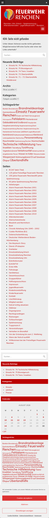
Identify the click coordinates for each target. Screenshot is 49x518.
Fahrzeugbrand (34, 116)
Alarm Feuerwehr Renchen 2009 (22, 211)
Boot (11, 225)
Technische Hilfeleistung (19, 144)
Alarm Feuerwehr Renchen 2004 (22, 196)
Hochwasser (17, 132)
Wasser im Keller (25, 154)
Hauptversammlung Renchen (13, 129)
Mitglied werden (16, 302)
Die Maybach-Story (17, 243)
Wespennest (9, 157)
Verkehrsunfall (25, 150)
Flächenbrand (31, 119)
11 (12, 420)
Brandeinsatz (13, 109)
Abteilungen (14, 184)
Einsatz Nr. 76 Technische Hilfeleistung (25, 65)
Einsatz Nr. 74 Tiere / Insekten (21, 71)
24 (5, 426)
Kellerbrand (29, 135)
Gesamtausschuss (16, 275)
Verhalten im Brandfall (18, 331)
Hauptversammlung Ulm (31, 129)
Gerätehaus (14, 272)
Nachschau (20, 138)
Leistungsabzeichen (9, 138)
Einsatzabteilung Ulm (18, 258)
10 (5, 420)
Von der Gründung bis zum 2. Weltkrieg (25, 334)
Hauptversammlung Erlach (27, 126)
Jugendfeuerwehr (35, 132)
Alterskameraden (16, 217)
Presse (9, 392)
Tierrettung (16, 148)
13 (24, 420)
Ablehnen (24, 504)
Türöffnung (27, 147)
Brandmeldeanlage (31, 108)
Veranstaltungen (16, 328)
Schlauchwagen (15, 319)
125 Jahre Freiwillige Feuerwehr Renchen (26, 173)
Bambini (5, 109)
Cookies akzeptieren (24, 498)
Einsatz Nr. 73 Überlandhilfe (21, 74)
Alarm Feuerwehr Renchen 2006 (22, 202)
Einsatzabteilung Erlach (19, 252)
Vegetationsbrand (10, 151)
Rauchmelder (9, 141)
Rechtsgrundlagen (16, 314)
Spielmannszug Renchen (23, 141)
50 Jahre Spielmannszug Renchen (23, 181)
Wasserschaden (39, 154)
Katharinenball (19, 135)
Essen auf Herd (22, 116)
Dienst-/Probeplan (16, 246)
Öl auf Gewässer (38, 157)
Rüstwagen (14, 317)
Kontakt (12, 296)
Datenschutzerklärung (26, 515)
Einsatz (9, 387)
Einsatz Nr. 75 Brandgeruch (20, 68)
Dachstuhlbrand (9, 112)
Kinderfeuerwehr (16, 293)
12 (18, 420)
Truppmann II (14, 325)
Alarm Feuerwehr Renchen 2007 (22, 205)
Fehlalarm (18, 119)
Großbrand (22, 122)
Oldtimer (12, 308)
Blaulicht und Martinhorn (19, 223)
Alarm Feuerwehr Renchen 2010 (22, 214)
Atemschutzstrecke (17, 220)
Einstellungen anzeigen (24, 511)
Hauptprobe (32, 122)
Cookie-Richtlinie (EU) (18, 231)
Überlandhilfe (19, 160)
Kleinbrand (38, 135)
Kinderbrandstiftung (17, 290)
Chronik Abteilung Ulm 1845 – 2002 (24, 228)
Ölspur (6, 160)
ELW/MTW (13, 264)
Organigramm (15, 311)
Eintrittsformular (16, 261)
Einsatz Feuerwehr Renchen (24, 113)
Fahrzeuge (13, 270)
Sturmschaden (37, 141)
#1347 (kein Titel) (16, 170)
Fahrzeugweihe (7, 119)
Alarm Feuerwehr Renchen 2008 (22, 208)
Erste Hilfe (13, 267)
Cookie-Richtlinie (13, 515)
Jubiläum (24, 132)
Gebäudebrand (10, 122)
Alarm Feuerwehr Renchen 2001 (22, 187)
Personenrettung (33, 137)
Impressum (37, 515)
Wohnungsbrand (22, 157)
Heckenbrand (7, 132)
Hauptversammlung (11, 125)
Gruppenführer (15, 278)
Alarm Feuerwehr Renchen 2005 (22, 199)
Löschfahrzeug (15, 299)
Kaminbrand (8, 135)
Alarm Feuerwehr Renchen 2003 (22, 193)
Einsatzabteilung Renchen (20, 255)
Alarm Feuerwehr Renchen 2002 (22, 190)
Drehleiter (13, 249)
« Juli (4, 431)
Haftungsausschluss (17, 281)
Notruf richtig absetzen (18, 305)
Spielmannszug (15, 322)
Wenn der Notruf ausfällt (19, 337)
